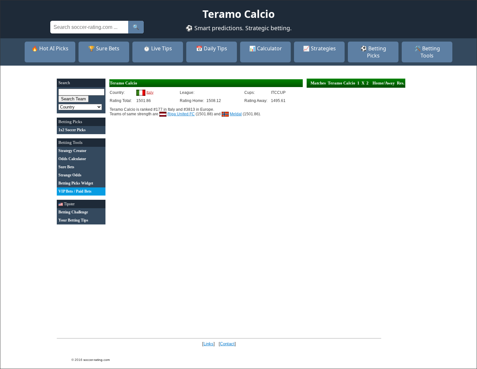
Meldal (236, 114)
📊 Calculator (265, 48)
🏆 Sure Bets (103, 48)
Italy (149, 92)
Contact (227, 343)
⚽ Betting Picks (373, 52)
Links (208, 343)
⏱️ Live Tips (157, 48)
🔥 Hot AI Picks (49, 48)
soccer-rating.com (96, 360)
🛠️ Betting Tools (427, 52)
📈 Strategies (319, 48)
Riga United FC (181, 114)
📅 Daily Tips (211, 48)
